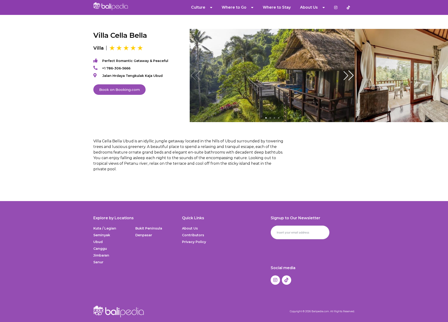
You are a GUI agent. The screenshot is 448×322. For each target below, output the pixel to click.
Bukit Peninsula (148, 228)
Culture (198, 7)
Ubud (98, 242)
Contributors (193, 235)
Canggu (100, 249)
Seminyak (101, 235)
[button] (348, 75)
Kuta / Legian (104, 228)
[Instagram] (275, 280)
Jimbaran (101, 255)
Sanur (98, 262)
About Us (190, 228)
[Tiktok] (286, 280)
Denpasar (143, 235)
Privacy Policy (194, 242)
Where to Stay (277, 7)
